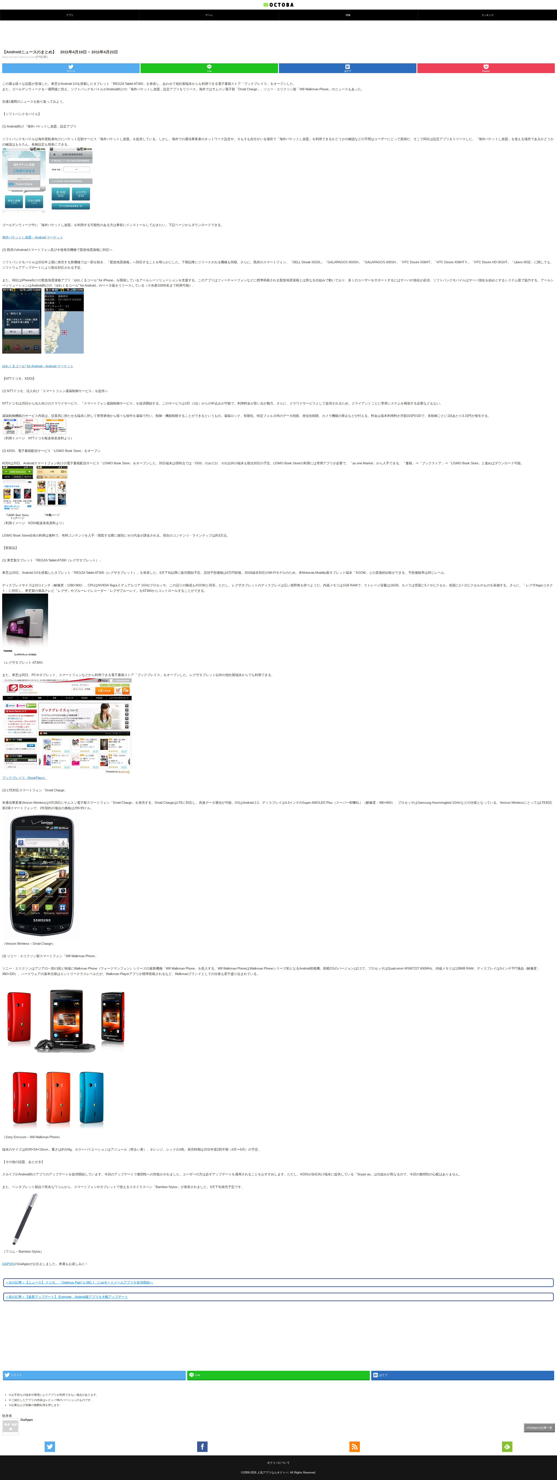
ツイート (71, 71)
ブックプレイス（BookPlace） (24, 778)
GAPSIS (8, 1264)
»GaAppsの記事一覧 (539, 1427)
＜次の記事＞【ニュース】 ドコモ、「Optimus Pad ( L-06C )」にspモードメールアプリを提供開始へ (79, 1282)
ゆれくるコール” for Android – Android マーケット (38, 366)
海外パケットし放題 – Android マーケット (32, 237)
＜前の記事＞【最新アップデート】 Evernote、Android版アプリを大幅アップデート (66, 1297)
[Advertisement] (278, 34)
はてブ (347, 71)
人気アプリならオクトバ (272, 1472)
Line (209, 71)
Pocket (486, 71)
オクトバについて (278, 1462)
